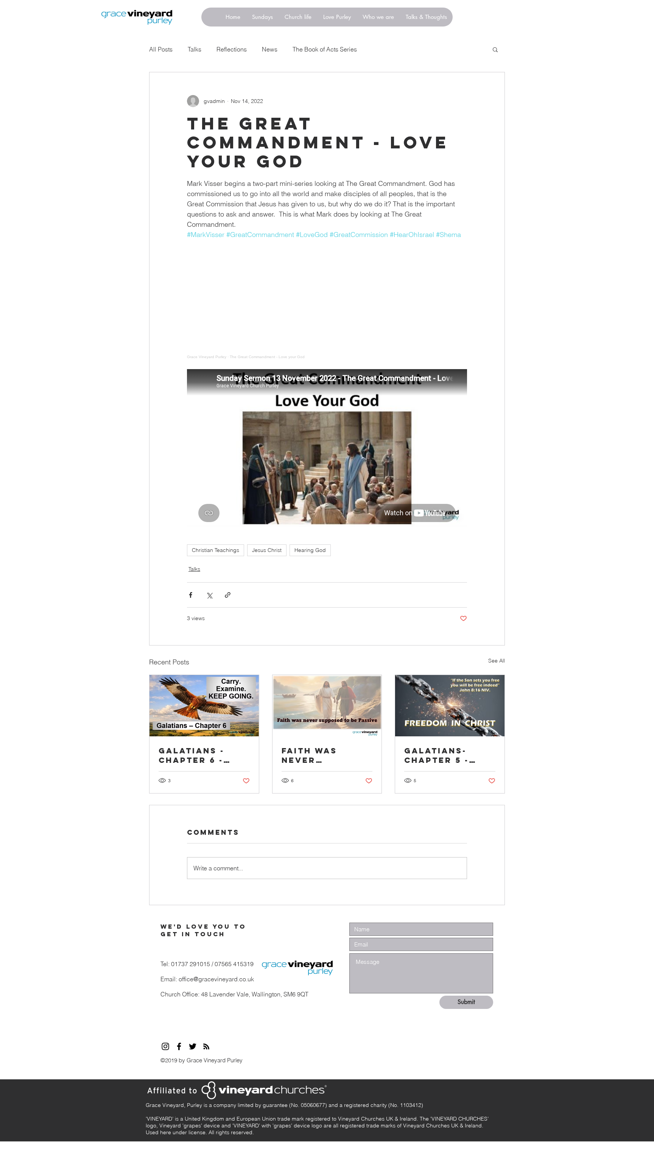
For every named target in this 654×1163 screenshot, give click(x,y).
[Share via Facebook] (190, 595)
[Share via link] (227, 595)
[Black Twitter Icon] (193, 1046)
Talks (194, 49)
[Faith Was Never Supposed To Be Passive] (327, 705)
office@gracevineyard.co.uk (216, 979)
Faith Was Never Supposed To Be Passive (326, 755)
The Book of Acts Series (325, 49)
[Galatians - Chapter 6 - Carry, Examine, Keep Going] (204, 705)
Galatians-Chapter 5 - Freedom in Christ (436, 755)
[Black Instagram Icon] (165, 1046)
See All (496, 660)
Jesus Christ (267, 550)
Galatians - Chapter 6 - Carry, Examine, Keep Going (198, 755)
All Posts (161, 49)
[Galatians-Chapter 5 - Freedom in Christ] (450, 705)
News (269, 49)
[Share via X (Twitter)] (209, 595)
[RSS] (206, 1046)
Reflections (231, 49)
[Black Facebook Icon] (179, 1046)
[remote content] (327, 299)
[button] (495, 49)
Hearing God (310, 550)
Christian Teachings (215, 550)
